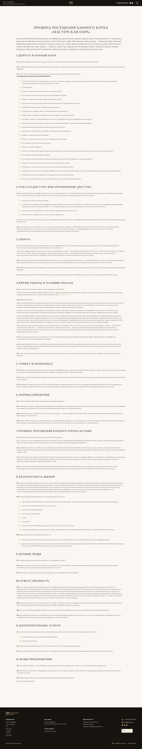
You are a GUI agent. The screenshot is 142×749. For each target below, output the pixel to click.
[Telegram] (132, 3)
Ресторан (9, 728)
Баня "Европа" (10, 724)
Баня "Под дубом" (11, 722)
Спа (7, 726)
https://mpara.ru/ (64, 295)
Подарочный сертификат (91, 722)
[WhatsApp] (130, 3)
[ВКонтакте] (127, 725)
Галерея (8, 731)
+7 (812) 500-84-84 (122, 3)
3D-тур (8, 733)
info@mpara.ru (129, 722)
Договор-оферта (88, 724)
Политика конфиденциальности (93, 726)
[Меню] (137, 3)
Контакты (9, 735)
